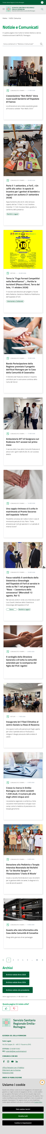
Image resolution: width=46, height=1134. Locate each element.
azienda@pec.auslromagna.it (16, 1051)
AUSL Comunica (15, 18)
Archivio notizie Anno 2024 (16, 982)
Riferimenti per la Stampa (11, 1070)
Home (5, 18)
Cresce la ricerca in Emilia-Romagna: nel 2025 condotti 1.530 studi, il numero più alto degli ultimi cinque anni (21, 792)
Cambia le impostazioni (23, 1123)
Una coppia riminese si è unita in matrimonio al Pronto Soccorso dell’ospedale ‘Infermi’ (22, 511)
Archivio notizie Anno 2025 (16, 974)
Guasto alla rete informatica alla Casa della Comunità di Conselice (22, 931)
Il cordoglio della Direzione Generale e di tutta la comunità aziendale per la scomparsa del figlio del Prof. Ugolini (21, 661)
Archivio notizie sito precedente (17, 990)
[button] (42, 9)
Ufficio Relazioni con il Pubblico (13, 1067)
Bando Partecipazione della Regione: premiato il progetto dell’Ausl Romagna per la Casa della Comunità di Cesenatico (21, 368)
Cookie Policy (38, 1102)
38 (37, 960)
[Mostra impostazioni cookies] (44, 567)
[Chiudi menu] (38, 4)
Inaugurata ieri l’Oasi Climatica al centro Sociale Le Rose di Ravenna (22, 723)
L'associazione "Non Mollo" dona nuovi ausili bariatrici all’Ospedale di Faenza (22, 98)
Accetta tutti (23, 1116)
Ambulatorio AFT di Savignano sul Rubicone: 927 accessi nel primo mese (22, 442)
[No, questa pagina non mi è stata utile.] (14, 1008)
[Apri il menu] (3, 9)
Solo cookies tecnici (23, 1109)
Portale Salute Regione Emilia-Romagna (13, 2)
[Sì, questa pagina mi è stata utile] (6, 1008)
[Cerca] (40, 44)
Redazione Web (7, 1072)
